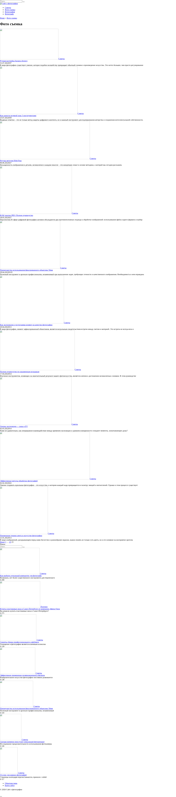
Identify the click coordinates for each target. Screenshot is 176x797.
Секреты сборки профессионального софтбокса (19, 642)
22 (10, 542)
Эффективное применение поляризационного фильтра (22, 675)
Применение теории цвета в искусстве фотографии (21, 536)
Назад (2, 542)
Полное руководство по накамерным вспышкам (19, 372)
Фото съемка (10, 10)
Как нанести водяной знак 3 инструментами (18, 116)
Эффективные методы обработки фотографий (19, 481)
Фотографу (9, 14)
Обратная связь (11, 783)
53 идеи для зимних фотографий (13, 775)
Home (2, 18)
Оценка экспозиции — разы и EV (14, 426)
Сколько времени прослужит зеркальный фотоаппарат (22, 742)
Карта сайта (9, 785)
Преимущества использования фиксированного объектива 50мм (26, 270)
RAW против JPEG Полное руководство (16, 215)
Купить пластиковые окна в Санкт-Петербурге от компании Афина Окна (30, 609)
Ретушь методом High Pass (11, 161)
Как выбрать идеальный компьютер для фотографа (21, 576)
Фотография (10, 12)
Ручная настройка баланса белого (13, 61)
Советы (8, 8)
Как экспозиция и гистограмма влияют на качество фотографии (26, 325)
